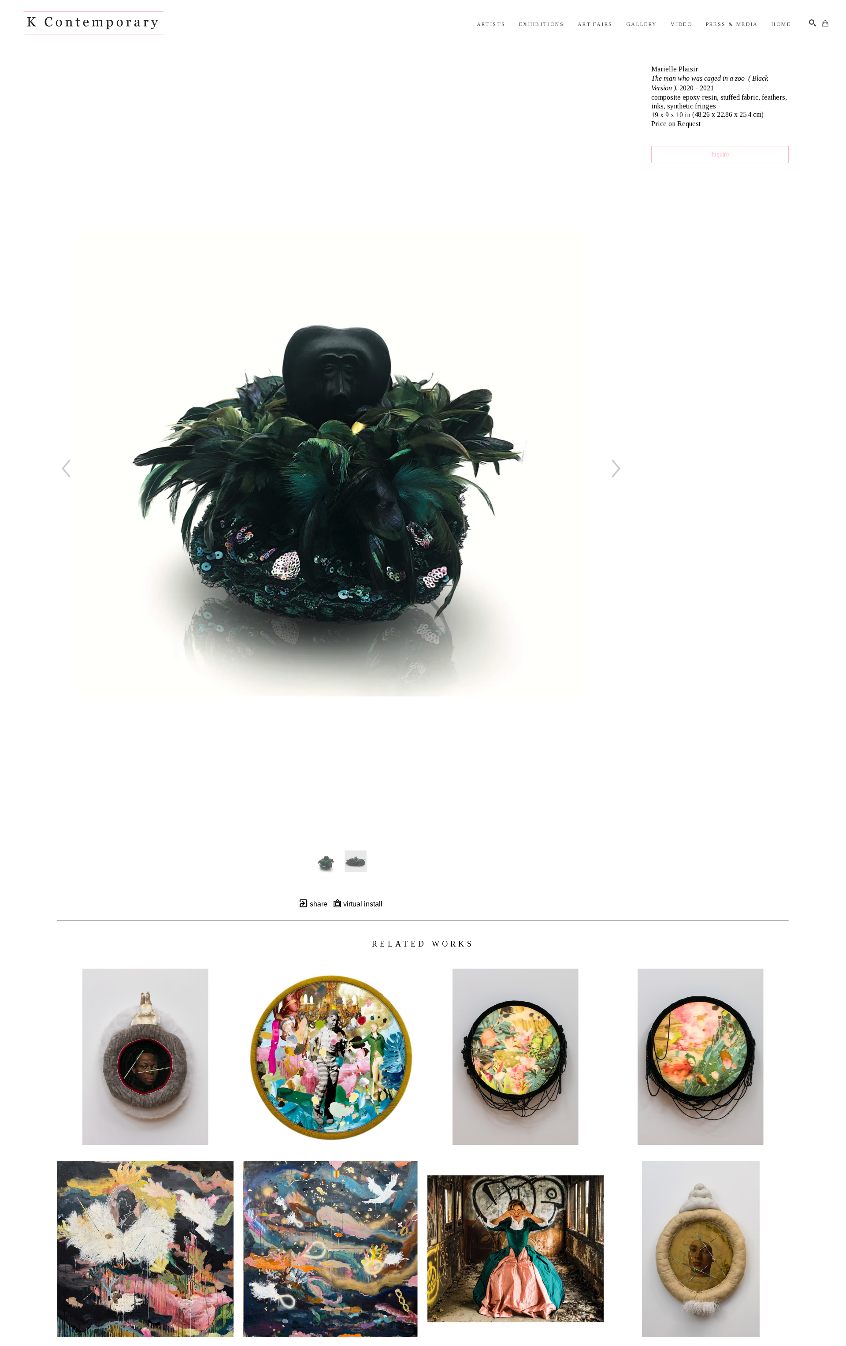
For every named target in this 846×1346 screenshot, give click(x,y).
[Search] (812, 22)
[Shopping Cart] (825, 23)
